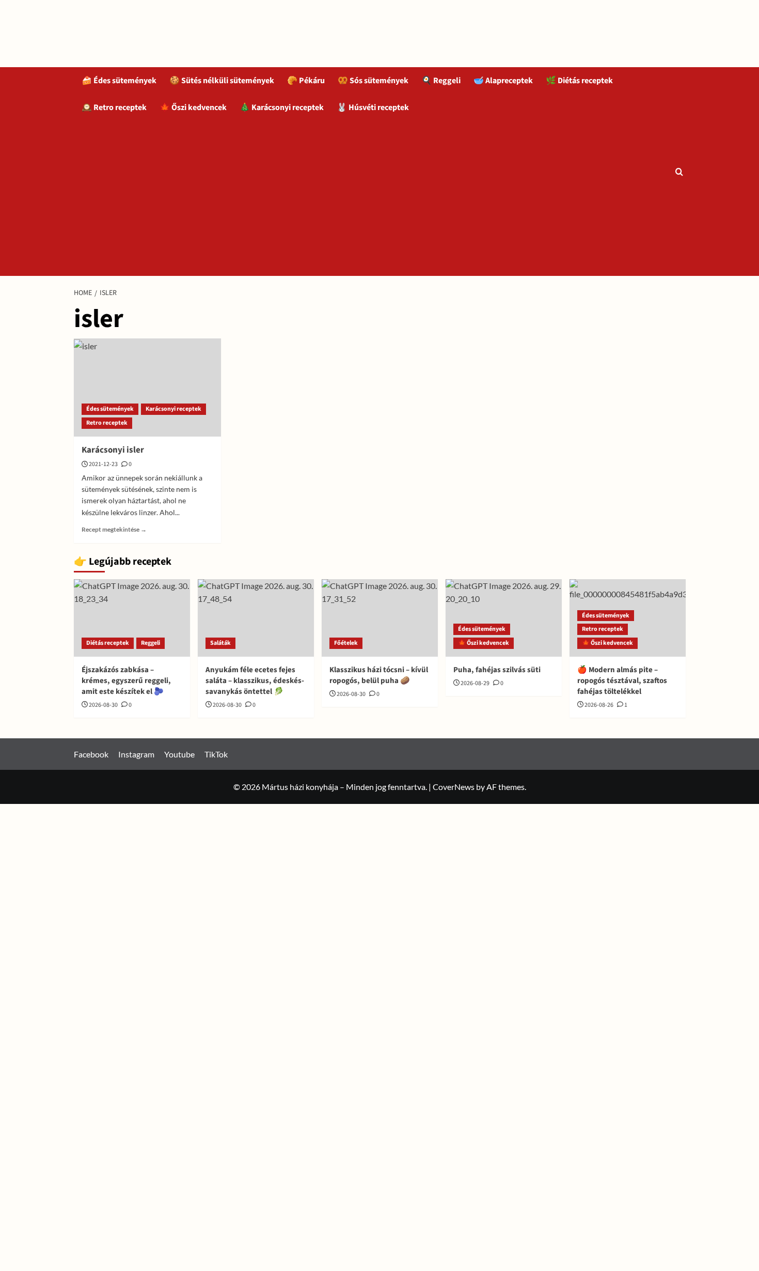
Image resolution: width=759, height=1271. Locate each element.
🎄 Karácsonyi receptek (282, 107)
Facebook (91, 754)
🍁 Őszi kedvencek (193, 107)
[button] (679, 171)
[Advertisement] (373, 198)
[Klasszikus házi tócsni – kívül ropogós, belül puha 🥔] (380, 618)
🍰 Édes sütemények (119, 80)
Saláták (220, 643)
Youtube (179, 754)
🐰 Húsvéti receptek (373, 107)
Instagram (136, 754)
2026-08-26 (598, 705)
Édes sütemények (110, 409)
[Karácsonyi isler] (147, 387)
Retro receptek (107, 423)
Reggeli (150, 643)
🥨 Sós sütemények (373, 80)
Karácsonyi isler (113, 450)
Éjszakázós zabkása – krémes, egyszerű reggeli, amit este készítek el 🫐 (126, 680)
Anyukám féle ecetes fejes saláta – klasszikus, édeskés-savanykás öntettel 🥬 (254, 680)
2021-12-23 (103, 464)
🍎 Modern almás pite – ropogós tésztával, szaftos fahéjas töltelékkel (622, 680)
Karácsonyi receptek (173, 409)
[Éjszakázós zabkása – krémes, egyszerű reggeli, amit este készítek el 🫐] (132, 618)
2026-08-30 (103, 705)
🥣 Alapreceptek (503, 80)
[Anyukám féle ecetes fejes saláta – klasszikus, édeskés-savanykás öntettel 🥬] (256, 618)
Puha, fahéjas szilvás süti (497, 669)
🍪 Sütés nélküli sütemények (221, 80)
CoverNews (454, 787)
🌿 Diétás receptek (579, 80)
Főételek (346, 643)
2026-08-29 (475, 683)
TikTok (216, 754)
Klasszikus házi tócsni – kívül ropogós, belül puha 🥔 (378, 675)
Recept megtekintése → (114, 529)
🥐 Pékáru (306, 80)
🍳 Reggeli (441, 80)
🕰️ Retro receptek (114, 107)
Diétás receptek (107, 643)
